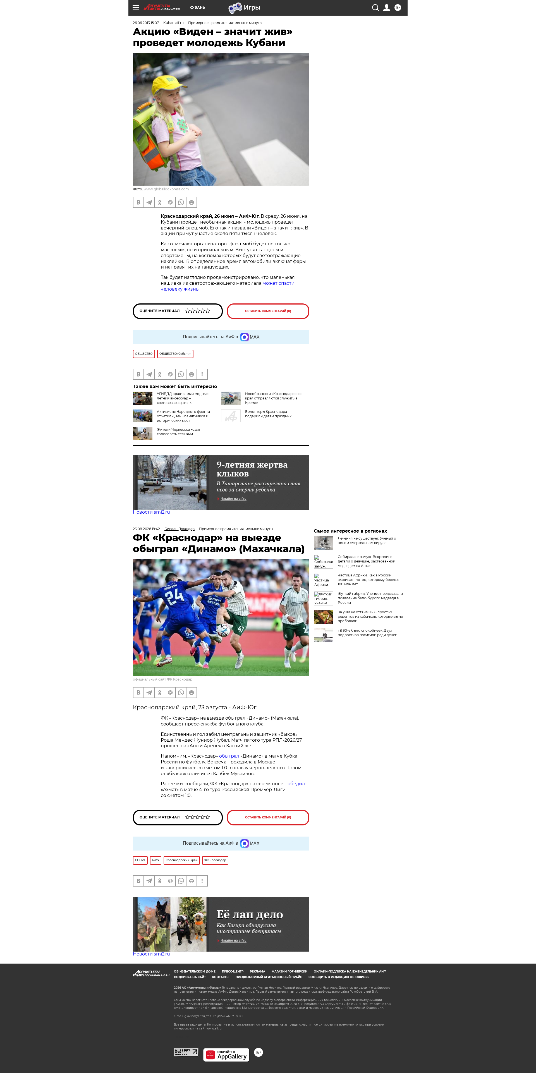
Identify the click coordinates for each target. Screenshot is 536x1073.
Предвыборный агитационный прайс (269, 977)
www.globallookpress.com (166, 189)
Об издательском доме (195, 971)
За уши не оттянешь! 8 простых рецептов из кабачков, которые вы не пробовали (370, 616)
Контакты (220, 977)
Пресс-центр (232, 971)
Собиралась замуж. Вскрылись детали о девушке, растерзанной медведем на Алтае (366, 561)
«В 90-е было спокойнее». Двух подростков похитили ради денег (367, 632)
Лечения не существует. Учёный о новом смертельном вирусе (367, 540)
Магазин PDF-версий (289, 971)
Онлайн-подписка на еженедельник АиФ (350, 971)
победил (294, 783)
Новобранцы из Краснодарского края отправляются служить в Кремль (274, 398)
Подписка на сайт (190, 977)
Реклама (257, 971)
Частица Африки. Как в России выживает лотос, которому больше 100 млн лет (368, 579)
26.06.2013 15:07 (146, 23)
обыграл (228, 756)
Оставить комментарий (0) (268, 311)
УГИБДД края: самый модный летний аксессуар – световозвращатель (183, 398)
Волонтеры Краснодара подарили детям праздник (268, 413)
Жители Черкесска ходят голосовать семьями (178, 431)
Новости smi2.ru (151, 512)
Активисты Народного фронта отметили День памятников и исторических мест (183, 416)
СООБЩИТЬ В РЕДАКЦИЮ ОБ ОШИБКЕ (338, 977)
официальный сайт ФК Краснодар (162, 679)
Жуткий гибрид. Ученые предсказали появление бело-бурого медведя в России (370, 598)
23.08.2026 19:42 (146, 529)
